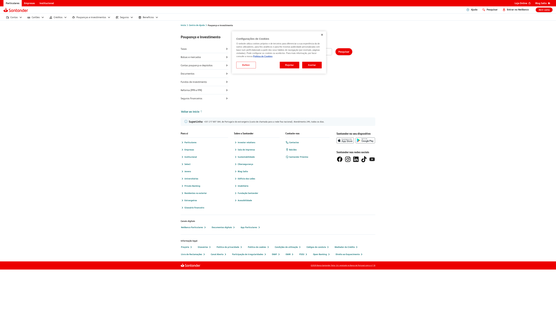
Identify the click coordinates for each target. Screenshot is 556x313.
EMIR (288, 254)
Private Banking (192, 185)
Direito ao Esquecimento (348, 254)
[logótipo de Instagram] (348, 159)
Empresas (189, 149)
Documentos (187, 73)
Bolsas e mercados (191, 57)
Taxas (184, 48)
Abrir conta (544, 9)
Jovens (187, 171)
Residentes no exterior (195, 193)
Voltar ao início (190, 111)
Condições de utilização (286, 247)
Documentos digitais (222, 227)
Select (187, 164)
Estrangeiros (190, 200)
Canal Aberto (217, 254)
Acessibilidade (245, 200)
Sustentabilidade (246, 156)
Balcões (293, 149)
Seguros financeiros (191, 98)
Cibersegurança (245, 164)
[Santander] (15, 10)
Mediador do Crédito (345, 247)
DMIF (274, 254)
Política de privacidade (228, 247)
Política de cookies (257, 247)
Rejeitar (289, 65)
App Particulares (249, 227)
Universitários (191, 178)
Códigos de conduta (316, 247)
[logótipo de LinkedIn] (356, 159)
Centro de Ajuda (197, 25)
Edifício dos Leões (246, 178)
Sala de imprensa (246, 149)
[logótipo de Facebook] (339, 159)
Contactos (294, 142)
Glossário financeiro (194, 207)
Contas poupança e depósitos (197, 65)
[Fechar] (322, 35)
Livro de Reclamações (191, 254)
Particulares (190, 142)
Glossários (203, 247)
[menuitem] (12, 3)
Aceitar (312, 65)
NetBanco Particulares (192, 227)
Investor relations (246, 142)
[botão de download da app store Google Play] (365, 140)
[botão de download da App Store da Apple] (345, 140)
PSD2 (301, 254)
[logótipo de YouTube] (372, 159)
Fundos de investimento (194, 81)
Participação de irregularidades (247, 254)
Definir (246, 65)
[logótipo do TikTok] (364, 159)
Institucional (190, 156)
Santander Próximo (298, 156)
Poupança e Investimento (220, 25)
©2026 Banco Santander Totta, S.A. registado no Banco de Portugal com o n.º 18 (343, 265)
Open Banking (320, 254)
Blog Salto (243, 171)
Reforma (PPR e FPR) (191, 90)
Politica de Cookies (262, 56)
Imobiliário (243, 185)
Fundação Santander (248, 193)
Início (183, 25)
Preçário (185, 247)
